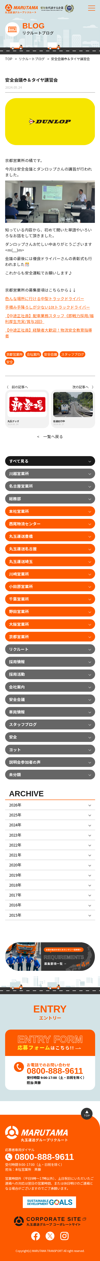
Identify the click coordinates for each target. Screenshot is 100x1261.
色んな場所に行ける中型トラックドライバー (44, 298)
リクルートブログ (32, 58)
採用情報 (17, 661)
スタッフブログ (72, 354)
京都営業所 (14, 354)
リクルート (19, 649)
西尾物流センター (25, 523)
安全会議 (50, 354)
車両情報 (17, 712)
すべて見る (18, 461)
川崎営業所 (19, 574)
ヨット (15, 749)
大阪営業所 (19, 624)
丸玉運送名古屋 (23, 548)
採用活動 (17, 674)
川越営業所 (19, 473)
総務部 (15, 498)
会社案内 (33, 354)
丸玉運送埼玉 (21, 561)
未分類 (15, 774)
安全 (9, 361)
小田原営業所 (21, 586)
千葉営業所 (19, 599)
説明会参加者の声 (25, 762)
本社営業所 (19, 511)
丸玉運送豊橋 (21, 536)
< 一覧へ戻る (50, 436)
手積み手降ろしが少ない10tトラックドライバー (47, 307)
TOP (8, 58)
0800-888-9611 (44, 1157)
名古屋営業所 (21, 486)
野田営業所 (19, 611)
